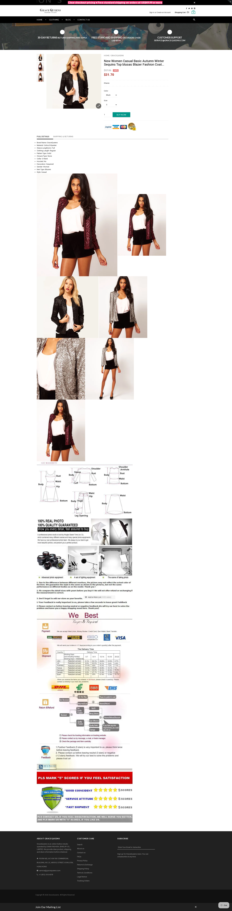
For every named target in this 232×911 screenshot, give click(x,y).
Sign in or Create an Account (160, 12)
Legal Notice (82, 877)
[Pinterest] (192, 8)
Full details (43, 136)
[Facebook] (186, 8)
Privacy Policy (82, 861)
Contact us (81, 853)
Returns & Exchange (85, 865)
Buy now (121, 115)
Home (106, 55)
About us (80, 849)
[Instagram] (194, 8)
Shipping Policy (83, 869)
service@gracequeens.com (49, 871)
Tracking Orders (83, 881)
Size (105, 100)
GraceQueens (117, 55)
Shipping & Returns (63, 136)
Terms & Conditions (84, 873)
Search (79, 845)
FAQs (79, 857)
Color (106, 91)
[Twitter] (189, 8)
